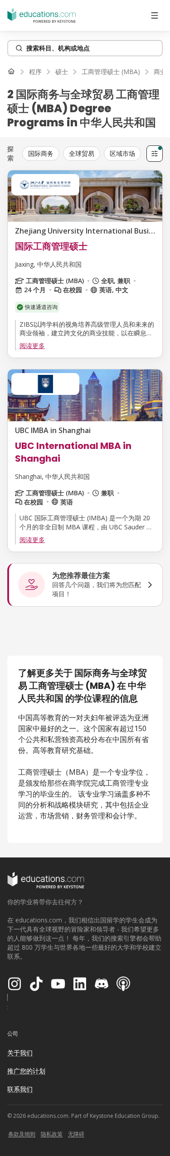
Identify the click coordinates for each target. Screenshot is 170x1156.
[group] (82, 153)
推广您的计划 (26, 1070)
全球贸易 (81, 153)
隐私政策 (52, 1134)
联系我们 (20, 1089)
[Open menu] (154, 15)
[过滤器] (154, 153)
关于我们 (20, 1052)
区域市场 (122, 153)
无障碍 (76, 1134)
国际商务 (40, 153)
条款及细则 (21, 1134)
